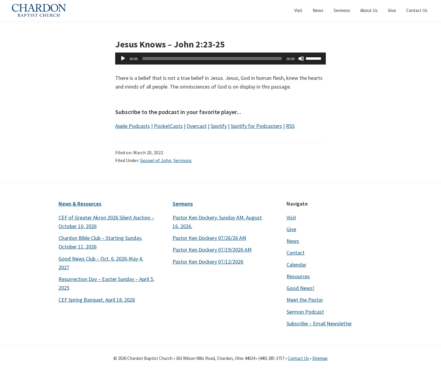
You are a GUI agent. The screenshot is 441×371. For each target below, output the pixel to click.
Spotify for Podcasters (256, 125)
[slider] (314, 58)
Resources (298, 276)
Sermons (182, 160)
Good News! (300, 288)
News (292, 240)
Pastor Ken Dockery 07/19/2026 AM (212, 249)
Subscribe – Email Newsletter (319, 323)
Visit (291, 217)
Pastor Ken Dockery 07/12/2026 (207, 261)
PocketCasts (168, 125)
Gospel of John (155, 160)
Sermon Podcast (305, 311)
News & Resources (79, 203)
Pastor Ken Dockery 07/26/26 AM (209, 237)
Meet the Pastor (304, 299)
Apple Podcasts (132, 125)
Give (291, 229)
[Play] (123, 59)
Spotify (219, 125)
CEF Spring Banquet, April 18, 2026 (96, 299)
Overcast (197, 125)
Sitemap (320, 358)
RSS (290, 125)
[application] (220, 59)
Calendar (296, 264)
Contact (295, 252)
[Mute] (301, 59)
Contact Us (298, 358)
